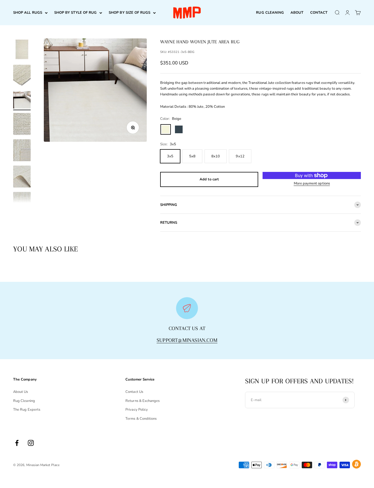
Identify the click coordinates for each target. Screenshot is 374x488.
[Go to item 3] (22, 100)
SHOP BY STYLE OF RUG (75, 12)
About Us (20, 391)
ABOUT (296, 12)
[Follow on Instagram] (30, 443)
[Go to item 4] (22, 125)
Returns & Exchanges (142, 400)
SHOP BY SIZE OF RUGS (129, 12)
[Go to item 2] (22, 76)
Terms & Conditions (141, 418)
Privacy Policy (136, 409)
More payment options (312, 183)
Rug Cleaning (24, 400)
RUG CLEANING (270, 12)
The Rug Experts (26, 409)
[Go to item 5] (22, 151)
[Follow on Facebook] (17, 443)
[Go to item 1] (22, 50)
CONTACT (318, 12)
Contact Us (134, 391)
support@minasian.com (187, 340)
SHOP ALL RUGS (27, 12)
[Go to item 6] (22, 177)
